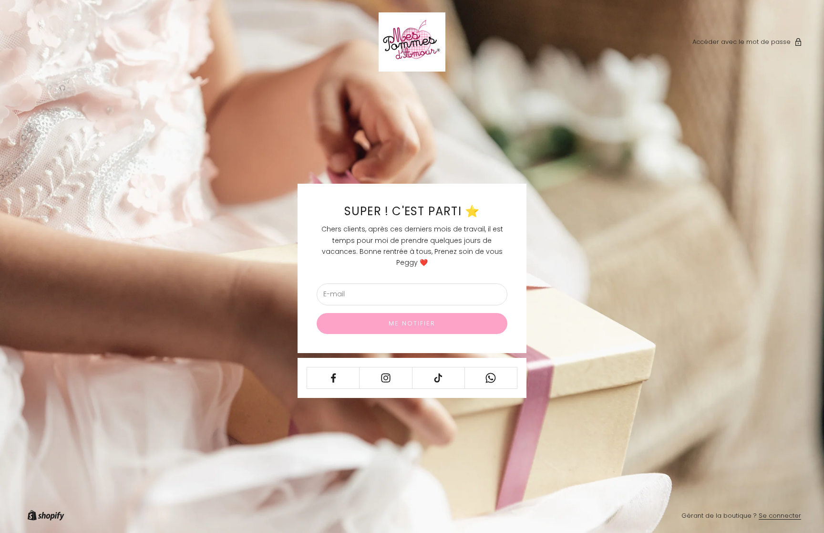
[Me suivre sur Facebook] (333, 377)
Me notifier (412, 323)
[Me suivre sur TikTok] (438, 377)
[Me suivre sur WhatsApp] (491, 377)
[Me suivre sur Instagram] (386, 377)
